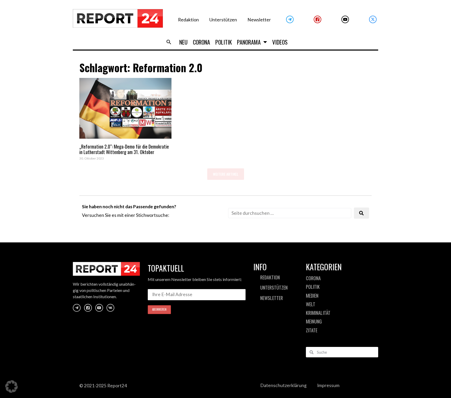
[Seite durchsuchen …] (289, 213)
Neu (183, 42)
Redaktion (188, 19)
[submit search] (361, 213)
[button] (169, 42)
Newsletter (259, 19)
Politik (223, 42)
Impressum (328, 385)
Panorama (249, 42)
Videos (280, 42)
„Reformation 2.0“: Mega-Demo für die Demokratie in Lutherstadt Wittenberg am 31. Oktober (124, 149)
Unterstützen (223, 19)
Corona (201, 42)
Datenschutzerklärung (283, 385)
